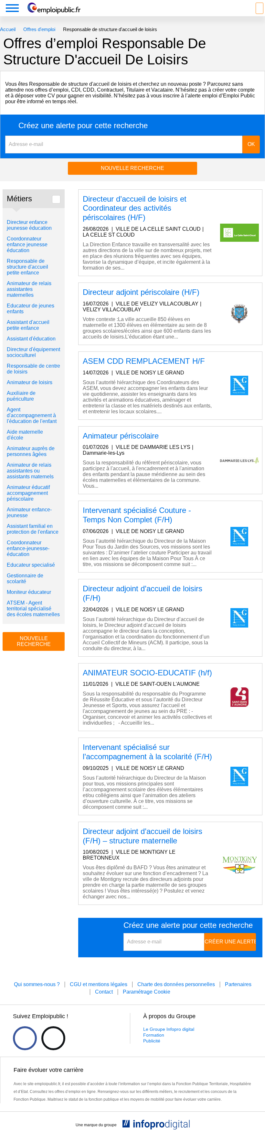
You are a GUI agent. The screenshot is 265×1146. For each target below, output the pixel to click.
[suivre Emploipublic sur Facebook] (25, 1038)
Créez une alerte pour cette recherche (83, 125)
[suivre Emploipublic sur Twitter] (53, 1038)
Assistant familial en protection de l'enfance (33, 529)
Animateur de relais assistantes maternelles (29, 289)
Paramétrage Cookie (146, 992)
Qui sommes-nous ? (37, 984)
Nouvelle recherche (132, 168)
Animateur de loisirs (29, 382)
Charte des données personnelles (176, 984)
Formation (153, 1035)
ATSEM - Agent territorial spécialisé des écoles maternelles (33, 608)
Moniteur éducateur (29, 592)
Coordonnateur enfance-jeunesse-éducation (28, 548)
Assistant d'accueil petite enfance (28, 325)
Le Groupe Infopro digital (168, 1029)
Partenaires (238, 984)
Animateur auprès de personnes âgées (31, 451)
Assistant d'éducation (31, 338)
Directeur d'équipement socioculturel (33, 352)
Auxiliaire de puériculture (21, 396)
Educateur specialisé (31, 565)
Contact (104, 992)
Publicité (151, 1040)
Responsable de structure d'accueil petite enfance (27, 266)
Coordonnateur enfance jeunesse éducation (27, 244)
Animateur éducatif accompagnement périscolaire (28, 493)
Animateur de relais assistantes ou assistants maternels (31, 470)
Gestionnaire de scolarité (25, 578)
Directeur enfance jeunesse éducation (29, 225)
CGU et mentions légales (98, 984)
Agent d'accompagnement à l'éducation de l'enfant (32, 415)
